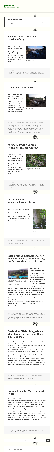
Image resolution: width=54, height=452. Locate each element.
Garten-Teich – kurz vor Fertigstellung (22, 38)
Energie (13, 124)
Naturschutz (35, 377)
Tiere (41, 72)
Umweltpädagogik (18, 128)
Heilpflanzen (42, 429)
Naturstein (31, 73)
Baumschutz (31, 240)
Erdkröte (39, 129)
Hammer (22, 317)
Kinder (31, 314)
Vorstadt (23, 318)
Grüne (19, 377)
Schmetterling (36, 126)
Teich (39, 72)
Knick (25, 378)
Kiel (20, 242)
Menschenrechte (18, 430)
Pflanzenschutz (19, 184)
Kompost (29, 131)
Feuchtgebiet (11, 131)
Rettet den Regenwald (38, 430)
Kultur (33, 125)
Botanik (27, 182)
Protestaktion (12, 399)
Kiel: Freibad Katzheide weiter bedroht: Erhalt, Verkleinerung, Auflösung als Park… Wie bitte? (26, 258)
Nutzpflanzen (38, 125)
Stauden (35, 72)
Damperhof (33, 316)
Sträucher (19, 132)
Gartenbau (37, 70)
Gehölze (30, 124)
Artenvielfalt (34, 122)
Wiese (37, 128)
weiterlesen (12, 63)
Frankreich (28, 429)
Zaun (12, 75)
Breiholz (19, 73)
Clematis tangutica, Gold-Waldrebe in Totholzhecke (23, 146)
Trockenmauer (41, 73)
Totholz (35, 73)
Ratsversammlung (41, 314)
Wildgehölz (10, 129)
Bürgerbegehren (29, 313)
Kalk (30, 125)
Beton (26, 129)
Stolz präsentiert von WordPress (15, 449)
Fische (16, 124)
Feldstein (23, 73)
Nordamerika (11, 72)
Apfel (30, 122)
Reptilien (10, 132)
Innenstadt (20, 314)
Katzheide (25, 314)
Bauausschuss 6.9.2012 (14, 342)
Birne (9, 124)
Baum (27, 240)
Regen (20, 72)
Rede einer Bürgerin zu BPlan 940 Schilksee (33, 342)
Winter (13, 73)
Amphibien (22, 129)
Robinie (14, 132)
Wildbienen (41, 128)
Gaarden (36, 313)
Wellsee (33, 318)
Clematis (34, 129)
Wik (13, 243)
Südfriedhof (11, 316)
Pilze (17, 126)
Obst (42, 125)
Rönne (15, 318)
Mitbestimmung (39, 317)
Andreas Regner (20, 70)
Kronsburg (26, 317)
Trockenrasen (35, 132)
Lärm (31, 377)
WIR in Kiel (37, 268)
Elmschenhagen (15, 317)
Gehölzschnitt (36, 124)
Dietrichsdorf (39, 316)
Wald (16, 431)
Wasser (9, 73)
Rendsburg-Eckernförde (27, 72)
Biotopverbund (41, 122)
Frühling (28, 70)
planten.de (9, 5)
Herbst (16, 125)
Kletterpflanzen (23, 131)
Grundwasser (11, 125)
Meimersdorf (32, 317)
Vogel (30, 128)
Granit (27, 73)
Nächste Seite (48, 440)
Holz (19, 125)
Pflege (14, 126)
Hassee (15, 314)
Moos (33, 131)
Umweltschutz (25, 128)
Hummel (22, 125)
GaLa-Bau (32, 70)
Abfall (27, 122)
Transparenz (17, 316)
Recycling (42, 131)
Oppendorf (10, 318)
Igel (19, 131)
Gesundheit (10, 314)
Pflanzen (16, 72)
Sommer (42, 184)
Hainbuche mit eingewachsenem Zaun (21, 201)
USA (9, 75)
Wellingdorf (28, 318)
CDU (36, 375)
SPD (44, 377)
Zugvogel (16, 129)
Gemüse (41, 124)
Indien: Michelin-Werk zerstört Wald (26, 392)
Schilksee (19, 318)
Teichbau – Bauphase (20, 87)
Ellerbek (10, 317)
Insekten (42, 70)
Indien (9, 430)
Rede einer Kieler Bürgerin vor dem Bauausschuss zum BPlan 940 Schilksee (26, 334)
